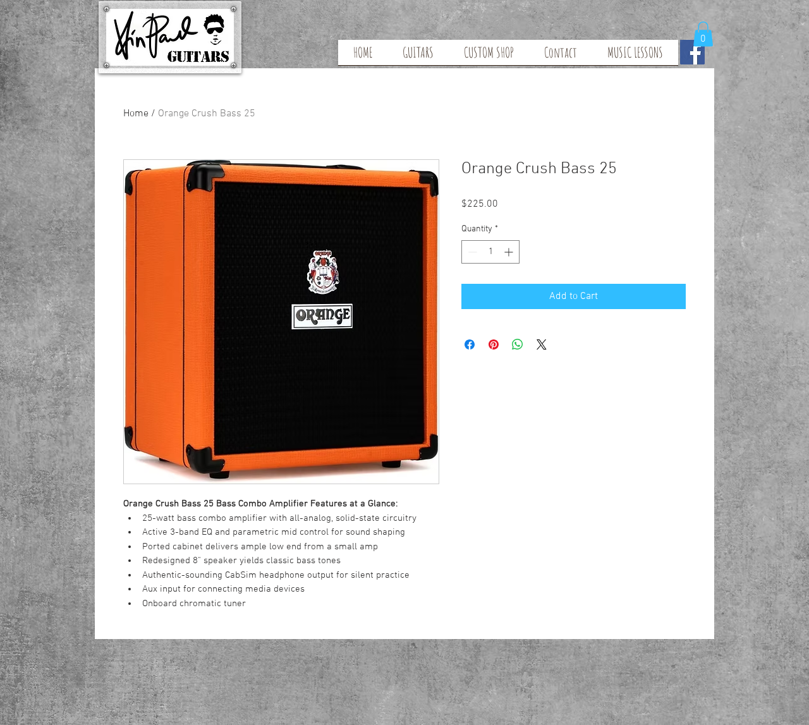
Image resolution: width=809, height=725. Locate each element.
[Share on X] (541, 344)
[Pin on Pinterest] (493, 344)
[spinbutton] (490, 252)
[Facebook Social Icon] (692, 52)
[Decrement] (471, 252)
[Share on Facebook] (469, 344)
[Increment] (510, 252)
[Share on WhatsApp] (517, 344)
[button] (703, 33)
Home (136, 113)
